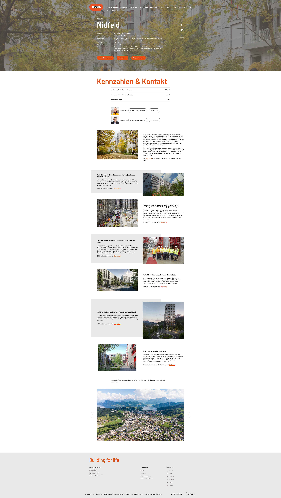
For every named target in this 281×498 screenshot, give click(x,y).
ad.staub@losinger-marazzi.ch (137, 110)
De (184, 7)
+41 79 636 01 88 (154, 110)
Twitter (170, 482)
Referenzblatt (122, 58)
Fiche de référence (138, 58)
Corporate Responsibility (141, 7)
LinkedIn (171, 470)
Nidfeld (122, 10)
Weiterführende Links (145, 476)
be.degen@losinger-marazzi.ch (137, 120)
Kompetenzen (123, 7)
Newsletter (143, 473)
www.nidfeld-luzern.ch (105, 58)
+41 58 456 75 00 (94, 473)
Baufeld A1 (149, 158)
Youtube (171, 485)
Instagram (171, 476)
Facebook (171, 479)
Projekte (131, 7)
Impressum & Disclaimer (146, 478)
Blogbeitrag (117, 188)
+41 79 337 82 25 (154, 120)
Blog (162, 7)
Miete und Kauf (177, 7)
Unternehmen (115, 7)
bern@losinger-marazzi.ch (96, 475)
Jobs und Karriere (154, 7)
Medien (142, 470)
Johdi (170, 473)
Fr (187, 7)
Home (108, 7)
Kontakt (167, 7)
